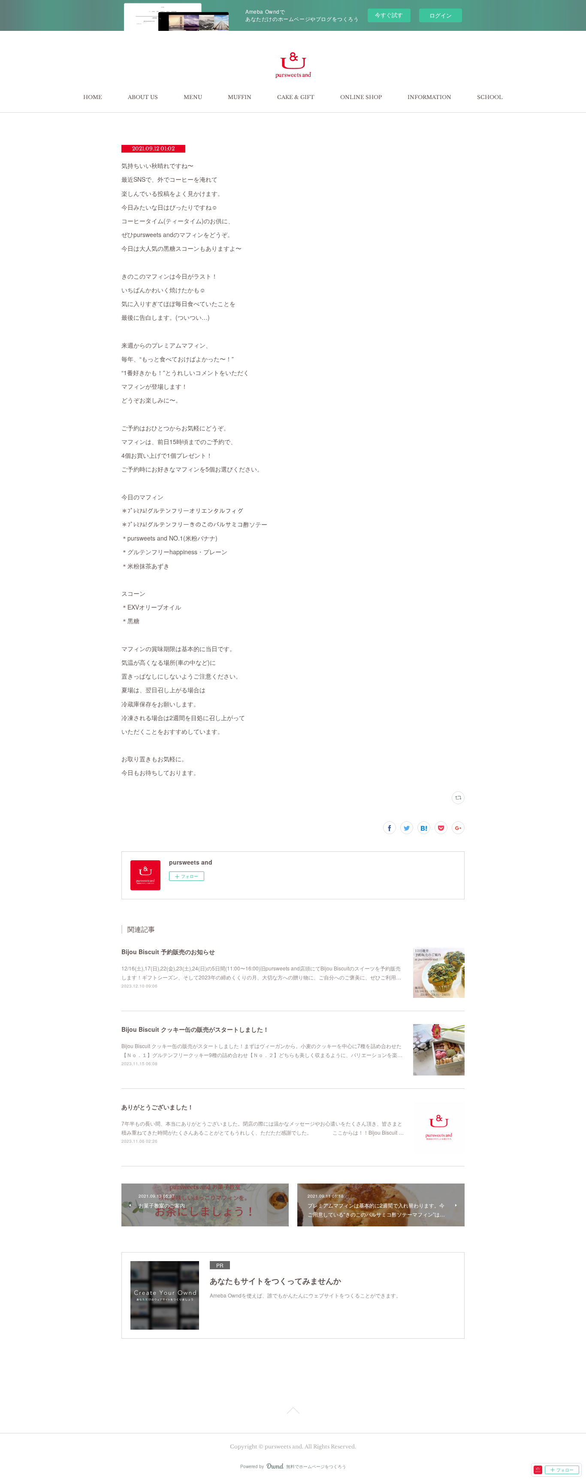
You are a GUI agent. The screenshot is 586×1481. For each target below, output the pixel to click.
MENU (193, 97)
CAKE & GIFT (295, 97)
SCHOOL (490, 97)
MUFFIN (239, 97)
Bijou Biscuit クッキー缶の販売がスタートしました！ (195, 1029)
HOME (92, 97)
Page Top (293, 1412)
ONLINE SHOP (361, 97)
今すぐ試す (389, 15)
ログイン (440, 15)
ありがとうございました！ (157, 1106)
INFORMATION (429, 97)
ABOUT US (143, 97)
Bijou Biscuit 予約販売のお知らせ (168, 951)
